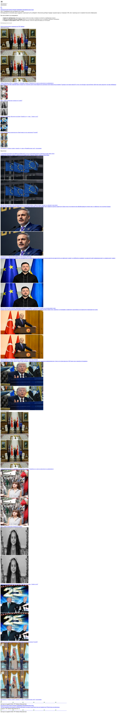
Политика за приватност (40, 707)
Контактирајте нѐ (13, 707)
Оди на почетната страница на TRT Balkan (12, 26)
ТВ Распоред (4, 707)
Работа (19, 707)
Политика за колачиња (53, 707)
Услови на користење (27, 707)
